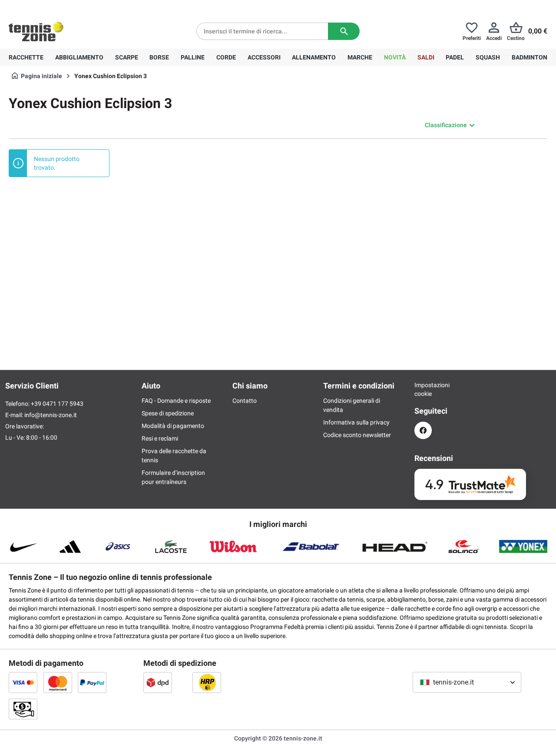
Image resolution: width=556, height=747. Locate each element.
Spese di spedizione (168, 413)
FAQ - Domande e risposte (176, 400)
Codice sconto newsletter (357, 434)
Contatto (244, 400)
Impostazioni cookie (423, 389)
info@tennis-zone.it (50, 414)
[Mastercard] (57, 682)
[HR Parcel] (206, 682)
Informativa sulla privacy (356, 422)
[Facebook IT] (423, 430)
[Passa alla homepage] (36, 31)
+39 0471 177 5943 (76, 6)
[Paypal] (92, 682)
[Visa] (23, 682)
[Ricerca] (344, 31)
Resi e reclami (160, 438)
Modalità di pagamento (173, 425)
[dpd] (157, 682)
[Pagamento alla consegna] (23, 708)
